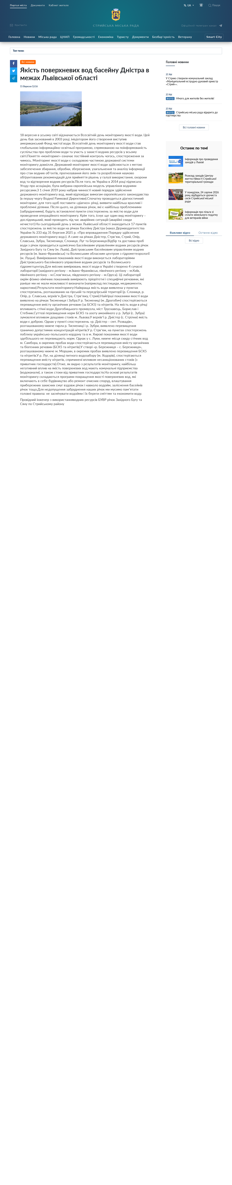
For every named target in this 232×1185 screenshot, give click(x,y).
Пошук (216, 5)
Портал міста (18, 5)
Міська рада (47, 36)
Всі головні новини (194, 127)
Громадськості (84, 36)
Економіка (105, 36)
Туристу (123, 36)
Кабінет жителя (59, 5)
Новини (29, 36)
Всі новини (28, 61)
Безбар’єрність (163, 36)
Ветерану (185, 36)
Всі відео (194, 240)
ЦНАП (65, 36)
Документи (38, 5)
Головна (14, 36)
